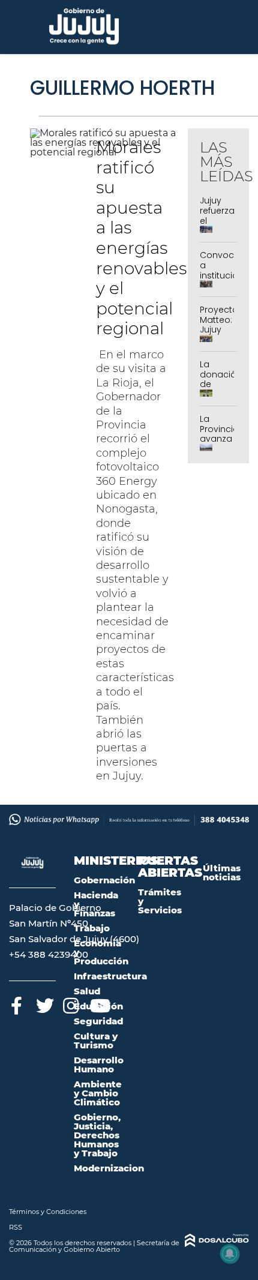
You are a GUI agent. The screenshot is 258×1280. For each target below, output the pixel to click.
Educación (98, 1006)
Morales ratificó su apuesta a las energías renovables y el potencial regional (141, 237)
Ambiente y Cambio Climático (98, 1093)
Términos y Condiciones (47, 1211)
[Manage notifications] (229, 1253)
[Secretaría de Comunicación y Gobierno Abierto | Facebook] (16, 1003)
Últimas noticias (222, 872)
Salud (87, 991)
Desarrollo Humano (99, 1064)
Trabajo (92, 928)
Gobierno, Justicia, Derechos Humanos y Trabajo (97, 1135)
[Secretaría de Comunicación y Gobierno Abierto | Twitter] (43, 1003)
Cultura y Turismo (96, 1040)
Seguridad (98, 1021)
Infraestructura (110, 976)
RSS (15, 1227)
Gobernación (104, 880)
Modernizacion (109, 1168)
